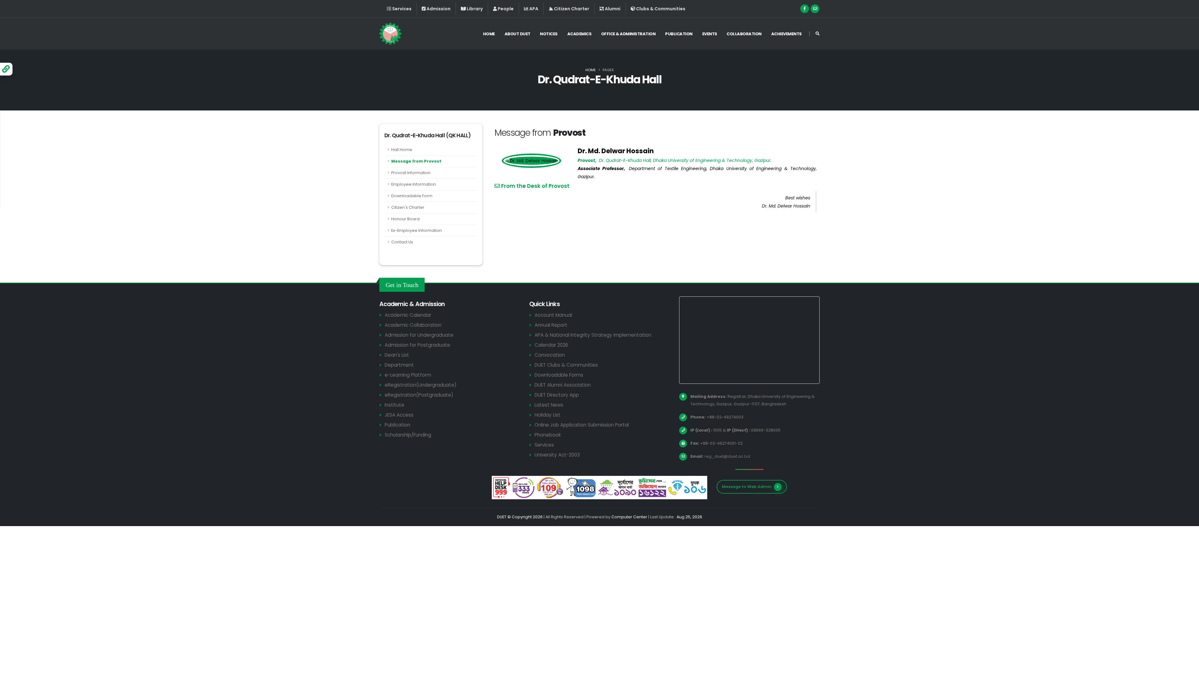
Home (489, 34)
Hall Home (401, 149)
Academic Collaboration (413, 325)
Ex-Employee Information (416, 230)
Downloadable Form (411, 195)
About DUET (517, 34)
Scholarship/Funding (408, 435)
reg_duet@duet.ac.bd (727, 456)
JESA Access (399, 415)
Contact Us (402, 242)
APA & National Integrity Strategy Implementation (593, 335)
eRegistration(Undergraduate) (420, 385)
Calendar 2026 (551, 345)
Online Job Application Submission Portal (582, 425)
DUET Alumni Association (563, 385)
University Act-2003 (557, 455)
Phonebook (548, 435)
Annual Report (551, 325)
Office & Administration (628, 34)
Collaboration (744, 34)
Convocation (550, 355)
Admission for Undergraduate (419, 335)
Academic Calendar (408, 315)
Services (544, 445)
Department (399, 365)
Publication (679, 34)
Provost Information (411, 172)
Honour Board (405, 219)
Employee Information (413, 184)
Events (709, 34)
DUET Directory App (557, 395)
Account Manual (553, 315)
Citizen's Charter (407, 207)
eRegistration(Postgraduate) (419, 395)
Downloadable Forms (559, 375)
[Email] (815, 8)
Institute (394, 405)
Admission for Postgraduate (417, 345)
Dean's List (397, 355)
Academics (579, 34)
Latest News (549, 405)
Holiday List (547, 415)
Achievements (786, 34)
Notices (549, 34)
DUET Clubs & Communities (566, 365)
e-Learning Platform (408, 375)
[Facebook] (804, 8)
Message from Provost (416, 161)
